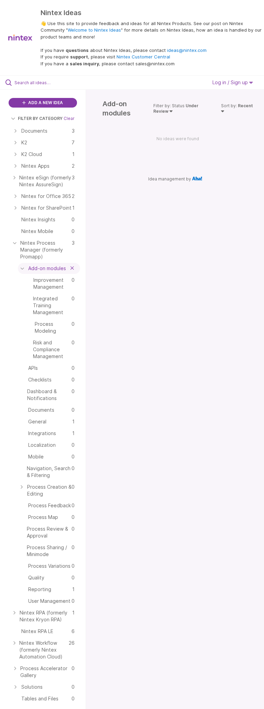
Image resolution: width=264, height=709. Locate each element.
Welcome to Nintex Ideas (94, 30)
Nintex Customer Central (143, 56)
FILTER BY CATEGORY (40, 118)
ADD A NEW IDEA (45, 102)
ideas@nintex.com (187, 50)
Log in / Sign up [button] (230, 82)
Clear (69, 118)
